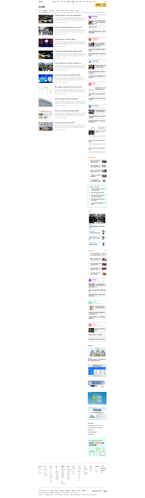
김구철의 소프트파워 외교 (93, 236)
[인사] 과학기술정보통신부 (92, 432)
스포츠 (80, 1)
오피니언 (54, 1)
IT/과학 (73, 1)
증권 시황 (92, 128)
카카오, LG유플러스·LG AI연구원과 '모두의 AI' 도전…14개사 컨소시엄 (68, 87)
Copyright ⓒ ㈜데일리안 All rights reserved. (89, 494)
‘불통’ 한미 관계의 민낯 (93, 244)
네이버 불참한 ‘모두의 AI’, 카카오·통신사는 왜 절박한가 (65, 39)
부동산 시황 (102, 128)
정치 (58, 1)
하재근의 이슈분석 (91, 231)
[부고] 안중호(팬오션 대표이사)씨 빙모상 (95, 425)
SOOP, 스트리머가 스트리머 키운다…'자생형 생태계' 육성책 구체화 (67, 75)
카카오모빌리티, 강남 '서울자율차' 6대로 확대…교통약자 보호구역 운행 (68, 51)
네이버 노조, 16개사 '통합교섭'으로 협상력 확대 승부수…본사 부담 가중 (68, 27)
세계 (83, 1)
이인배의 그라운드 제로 (92, 243)
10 (74, 134)
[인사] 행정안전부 (91, 434)
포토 (90, 1)
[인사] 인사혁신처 (91, 430)
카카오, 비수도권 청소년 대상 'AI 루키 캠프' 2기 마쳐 (65, 122)
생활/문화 (68, 1)
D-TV (94, 1)
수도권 (87, 1)
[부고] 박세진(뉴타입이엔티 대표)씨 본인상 (95, 427)
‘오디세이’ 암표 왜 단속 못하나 (94, 232)
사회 (61, 1)
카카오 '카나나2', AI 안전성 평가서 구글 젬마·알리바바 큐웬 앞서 (67, 111)
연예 (76, 1)
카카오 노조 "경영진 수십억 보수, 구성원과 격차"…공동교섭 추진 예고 (68, 63)
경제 (64, 1)
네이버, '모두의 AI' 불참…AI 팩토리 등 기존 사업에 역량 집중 (66, 99)
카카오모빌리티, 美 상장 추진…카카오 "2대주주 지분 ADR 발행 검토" (68, 15)
